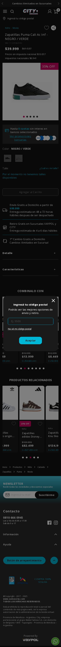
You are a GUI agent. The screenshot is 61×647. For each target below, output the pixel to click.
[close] (53, 300)
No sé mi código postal (19, 328)
